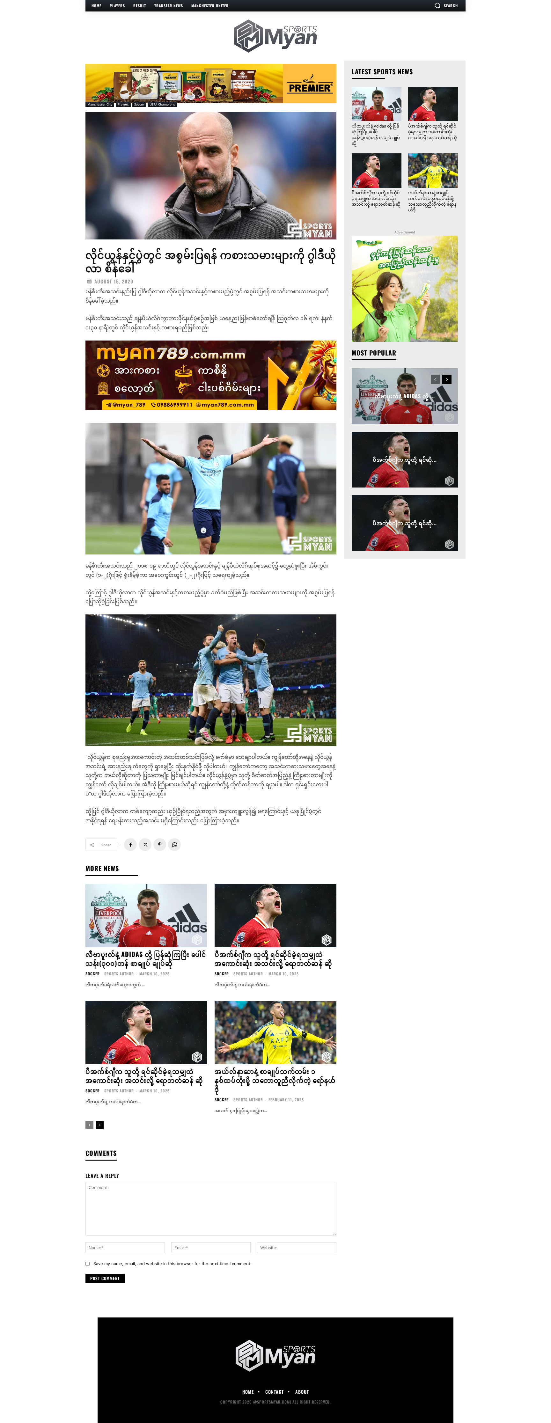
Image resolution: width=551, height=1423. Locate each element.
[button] (446, 5)
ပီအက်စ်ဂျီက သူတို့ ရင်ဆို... (405, 459)
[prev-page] (89, 1125)
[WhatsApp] (174, 844)
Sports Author (119, 973)
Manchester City (99, 104)
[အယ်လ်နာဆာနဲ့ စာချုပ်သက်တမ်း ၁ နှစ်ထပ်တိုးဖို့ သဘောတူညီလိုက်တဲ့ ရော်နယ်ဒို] (275, 1032)
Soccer (139, 104)
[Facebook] (130, 844)
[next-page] (100, 1125)
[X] (145, 844)
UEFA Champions (162, 104)
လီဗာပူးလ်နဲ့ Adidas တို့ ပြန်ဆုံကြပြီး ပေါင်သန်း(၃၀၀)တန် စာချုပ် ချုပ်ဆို (145, 958)
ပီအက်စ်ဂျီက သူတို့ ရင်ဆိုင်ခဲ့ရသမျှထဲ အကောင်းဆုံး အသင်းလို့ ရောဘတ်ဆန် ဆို (273, 958)
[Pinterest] (159, 844)
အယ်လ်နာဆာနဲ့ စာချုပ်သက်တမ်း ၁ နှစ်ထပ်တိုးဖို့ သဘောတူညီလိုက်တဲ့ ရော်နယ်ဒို (275, 1080)
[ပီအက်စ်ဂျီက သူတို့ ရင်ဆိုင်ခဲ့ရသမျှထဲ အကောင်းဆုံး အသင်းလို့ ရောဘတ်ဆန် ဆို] (275, 915)
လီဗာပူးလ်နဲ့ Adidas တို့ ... (405, 396)
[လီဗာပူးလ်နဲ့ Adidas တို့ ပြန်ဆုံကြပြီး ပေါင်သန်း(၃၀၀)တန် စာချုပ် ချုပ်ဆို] (146, 915)
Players (123, 104)
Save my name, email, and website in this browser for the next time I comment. (172, 1263)
